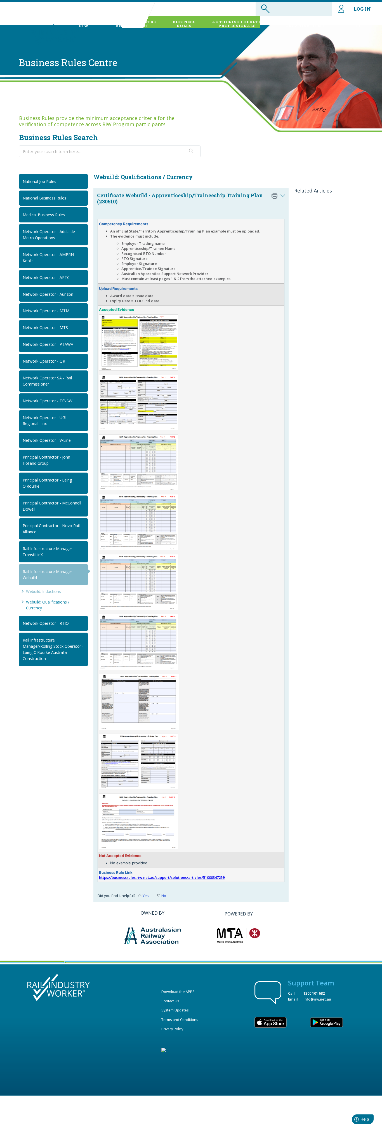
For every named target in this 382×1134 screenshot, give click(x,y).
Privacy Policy (172, 1028)
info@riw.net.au (317, 999)
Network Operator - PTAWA (48, 344)
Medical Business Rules (44, 214)
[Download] (180, 510)
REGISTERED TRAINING (305, 23)
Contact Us (170, 1000)
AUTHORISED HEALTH (237, 23)
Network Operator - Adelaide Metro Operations (49, 234)
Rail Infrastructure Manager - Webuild (49, 574)
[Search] (191, 151)
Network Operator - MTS (45, 327)
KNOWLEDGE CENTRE (132, 23)
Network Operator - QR (44, 361)
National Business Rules (44, 198)
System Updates (175, 1010)
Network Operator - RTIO (46, 623)
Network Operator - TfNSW (47, 400)
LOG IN (362, 9)
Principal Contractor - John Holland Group (46, 460)
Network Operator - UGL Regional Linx (45, 420)
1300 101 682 (314, 993)
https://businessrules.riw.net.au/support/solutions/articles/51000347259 (162, 877)
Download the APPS (178, 991)
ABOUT (84, 23)
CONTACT (359, 23)
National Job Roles (39, 181)
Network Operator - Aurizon (48, 294)
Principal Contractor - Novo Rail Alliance (51, 528)
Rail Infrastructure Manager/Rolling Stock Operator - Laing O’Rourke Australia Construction (53, 649)
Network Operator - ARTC (46, 277)
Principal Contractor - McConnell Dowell (52, 506)
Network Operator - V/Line (47, 440)
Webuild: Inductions (43, 591)
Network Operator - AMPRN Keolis (48, 257)
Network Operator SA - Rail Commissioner (47, 381)
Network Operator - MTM (46, 310)
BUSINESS (184, 23)
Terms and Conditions (179, 1019)
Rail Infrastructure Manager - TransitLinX (49, 551)
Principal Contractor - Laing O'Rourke (47, 483)
